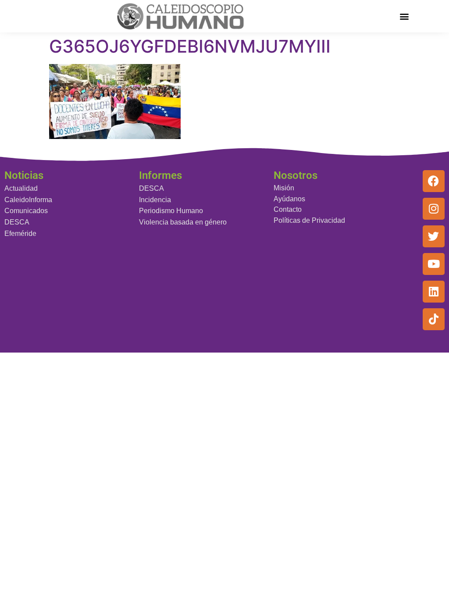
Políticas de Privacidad (309, 220)
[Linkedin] (434, 292)
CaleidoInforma (28, 199)
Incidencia (155, 199)
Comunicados (26, 210)
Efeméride (20, 233)
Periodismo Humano (171, 210)
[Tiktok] (434, 319)
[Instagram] (434, 209)
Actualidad (21, 188)
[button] (404, 16)
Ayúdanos (289, 199)
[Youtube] (434, 264)
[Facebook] (434, 181)
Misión (284, 188)
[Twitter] (434, 236)
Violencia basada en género (183, 222)
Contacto (288, 209)
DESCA (16, 222)
